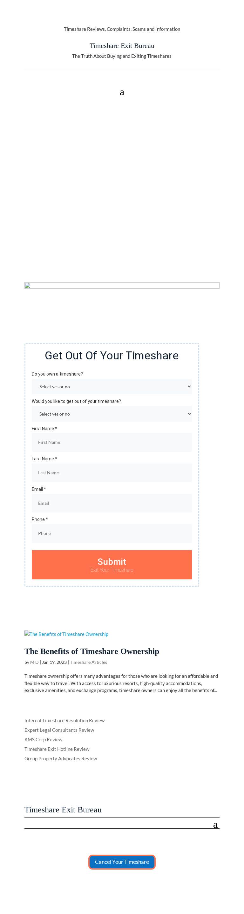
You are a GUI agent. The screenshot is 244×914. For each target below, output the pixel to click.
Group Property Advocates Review (60, 758)
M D (34, 662)
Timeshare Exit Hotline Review (56, 749)
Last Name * (44, 458)
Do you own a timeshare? (57, 374)
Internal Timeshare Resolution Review (64, 720)
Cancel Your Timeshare (122, 861)
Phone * (40, 519)
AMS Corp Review (43, 739)
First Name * (44, 428)
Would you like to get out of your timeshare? (76, 401)
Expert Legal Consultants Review (59, 730)
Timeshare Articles (88, 662)
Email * (39, 489)
